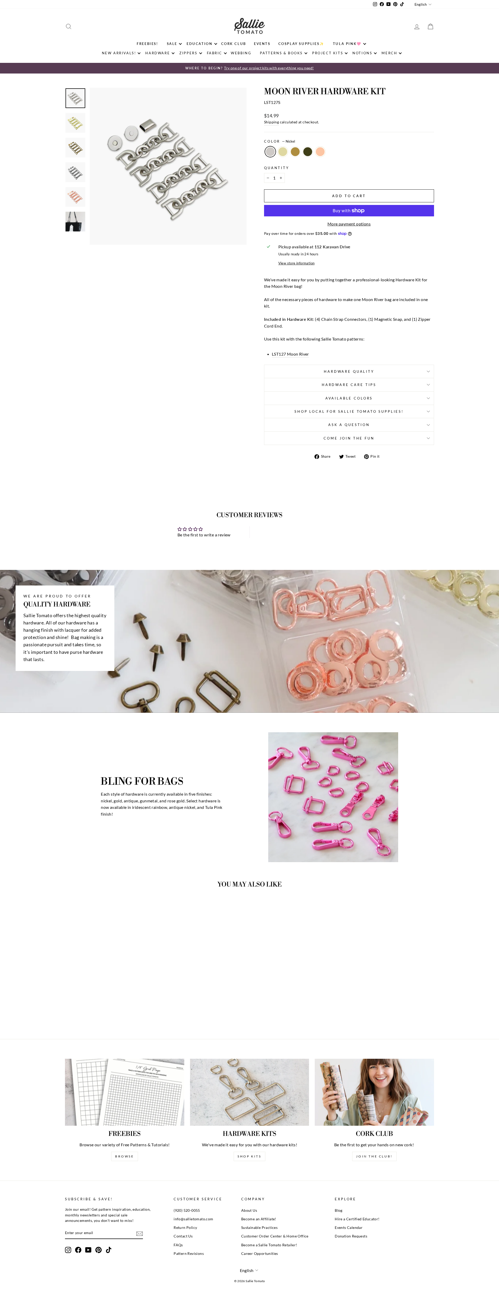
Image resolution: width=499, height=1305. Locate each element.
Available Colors (349, 398)
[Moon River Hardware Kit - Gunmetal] (116, 1008)
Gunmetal (308, 152)
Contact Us (183, 1236)
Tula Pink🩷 (347, 44)
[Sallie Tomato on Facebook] (78, 1250)
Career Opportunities (259, 1253)
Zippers (188, 53)
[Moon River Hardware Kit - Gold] (102, 1008)
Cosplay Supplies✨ (301, 44)
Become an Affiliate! (258, 1219)
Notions (362, 53)
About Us (249, 1210)
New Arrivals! (119, 53)
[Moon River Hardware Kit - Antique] (109, 1008)
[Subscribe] (139, 1233)
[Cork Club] (374, 1092)
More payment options (349, 223)
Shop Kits (249, 1156)
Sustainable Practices (259, 1228)
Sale (172, 44)
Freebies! (147, 44)
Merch (389, 53)
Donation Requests (351, 1236)
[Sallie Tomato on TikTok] (109, 1250)
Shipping (271, 122)
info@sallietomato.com (193, 1219)
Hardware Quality (349, 371)
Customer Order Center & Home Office (274, 1236)
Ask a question (349, 425)
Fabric (214, 53)
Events (262, 44)
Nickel (270, 152)
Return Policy (185, 1228)
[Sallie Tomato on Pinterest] (98, 1250)
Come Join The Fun (349, 438)
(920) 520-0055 (187, 1210)
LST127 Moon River (290, 353)
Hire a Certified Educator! (357, 1219)
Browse (124, 1156)
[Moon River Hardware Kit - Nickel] (95, 1008)
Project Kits (327, 53)
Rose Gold (320, 152)
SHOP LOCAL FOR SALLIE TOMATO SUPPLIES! (349, 411)
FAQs (178, 1245)
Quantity (276, 168)
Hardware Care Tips (349, 385)
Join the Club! (374, 1156)
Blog (339, 1210)
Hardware (157, 53)
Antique (295, 152)
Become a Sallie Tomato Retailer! (269, 1245)
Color (279, 141)
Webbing (241, 53)
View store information (296, 263)
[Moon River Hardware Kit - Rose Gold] (123, 1008)
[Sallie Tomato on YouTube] (88, 1250)
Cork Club (233, 44)
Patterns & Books (281, 53)
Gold (283, 152)
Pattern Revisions (189, 1253)
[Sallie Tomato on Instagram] (68, 1250)
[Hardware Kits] (249, 1092)
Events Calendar (349, 1228)
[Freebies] (124, 1092)
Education (199, 44)
